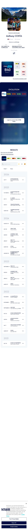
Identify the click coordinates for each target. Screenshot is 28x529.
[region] (14, 515)
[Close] (26, 503)
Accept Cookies (14, 526)
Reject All (14, 522)
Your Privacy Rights (14, 519)
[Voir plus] (23, 180)
